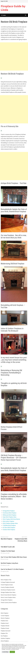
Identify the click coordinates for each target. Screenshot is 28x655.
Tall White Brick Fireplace (9, 525)
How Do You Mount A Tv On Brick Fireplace (12, 569)
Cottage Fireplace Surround (8, 582)
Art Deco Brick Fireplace (9, 527)
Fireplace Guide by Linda (13, 8)
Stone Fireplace (5, 641)
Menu (4, 15)
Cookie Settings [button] (5, 651)
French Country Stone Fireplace (9, 602)
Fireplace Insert (5, 623)
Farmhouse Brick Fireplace (9, 513)
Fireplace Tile (4, 633)
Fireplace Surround (5, 631)
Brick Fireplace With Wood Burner (11, 519)
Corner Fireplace (5, 615)
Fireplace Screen (5, 628)
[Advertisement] (14, 56)
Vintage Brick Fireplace (9, 511)
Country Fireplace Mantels (7, 587)
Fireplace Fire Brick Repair (8, 551)
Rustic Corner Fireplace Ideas (8, 597)
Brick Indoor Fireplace (8, 521)
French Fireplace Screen (7, 585)
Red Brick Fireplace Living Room (9, 563)
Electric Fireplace (5, 618)
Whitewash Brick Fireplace (9, 515)
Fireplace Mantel (5, 625)
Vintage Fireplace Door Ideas (8, 592)
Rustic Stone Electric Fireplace (8, 595)
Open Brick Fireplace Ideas (9, 517)
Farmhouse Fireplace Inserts (8, 590)
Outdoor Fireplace (5, 638)
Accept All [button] (12, 651)
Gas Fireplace (4, 636)
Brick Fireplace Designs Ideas (10, 523)
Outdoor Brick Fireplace (9, 529)
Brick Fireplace (4, 613)
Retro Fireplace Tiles (6, 579)
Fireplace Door (4, 620)
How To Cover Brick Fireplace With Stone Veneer (14, 557)
